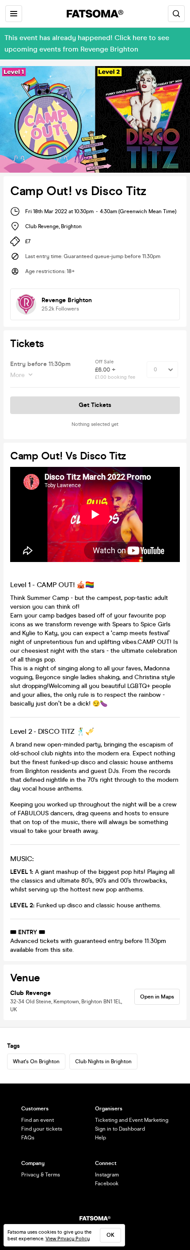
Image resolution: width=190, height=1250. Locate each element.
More (17, 375)
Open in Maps (157, 997)
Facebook (106, 1183)
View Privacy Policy (68, 1239)
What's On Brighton (36, 1061)
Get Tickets (95, 405)
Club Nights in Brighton (103, 1061)
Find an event (37, 1120)
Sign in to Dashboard (120, 1129)
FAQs (27, 1138)
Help (100, 1138)
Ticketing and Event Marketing (131, 1120)
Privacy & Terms (40, 1175)
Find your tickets (41, 1129)
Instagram (107, 1175)
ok (110, 1235)
